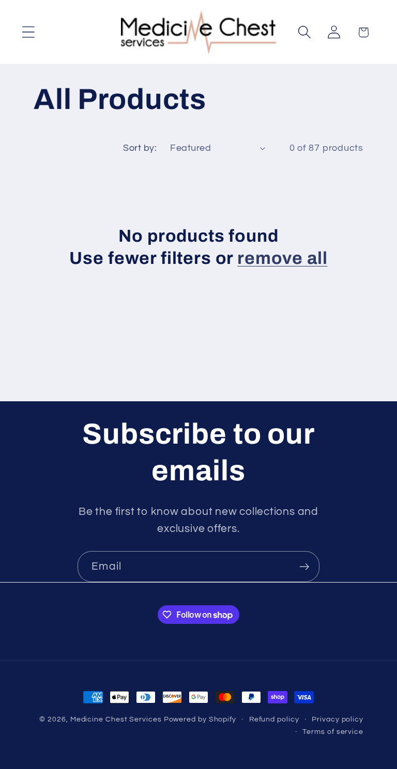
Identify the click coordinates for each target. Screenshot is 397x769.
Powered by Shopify (200, 719)
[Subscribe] (304, 567)
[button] (28, 32)
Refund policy (274, 719)
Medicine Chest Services (117, 719)
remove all (282, 258)
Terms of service (332, 731)
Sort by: (140, 148)
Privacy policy (337, 719)
